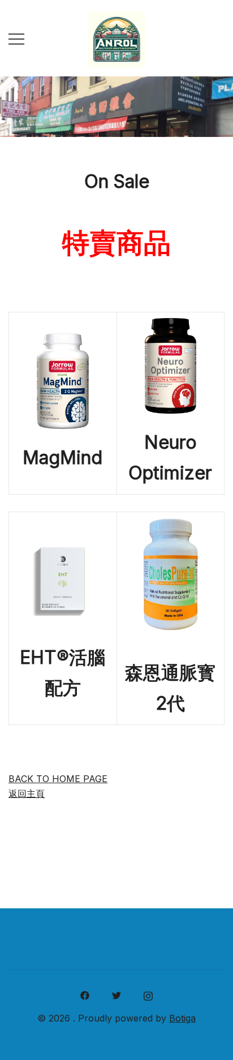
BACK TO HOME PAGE (57, 778)
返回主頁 (26, 793)
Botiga (182, 1018)
